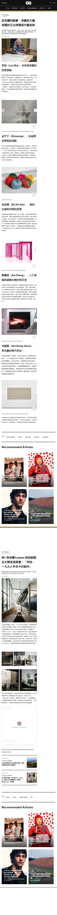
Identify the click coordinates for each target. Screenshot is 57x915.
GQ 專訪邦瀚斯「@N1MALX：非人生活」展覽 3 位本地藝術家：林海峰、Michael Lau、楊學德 (12, 779)
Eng (54, 3)
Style (8, 8)
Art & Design (5, 15)
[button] (3, 110)
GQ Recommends (32, 8)
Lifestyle (42, 8)
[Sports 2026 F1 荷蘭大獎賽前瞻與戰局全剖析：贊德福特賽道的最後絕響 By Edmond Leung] (41, 506)
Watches (14, 8)
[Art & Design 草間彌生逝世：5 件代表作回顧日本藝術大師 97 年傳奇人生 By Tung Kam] (41, 469)
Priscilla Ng (5, 576)
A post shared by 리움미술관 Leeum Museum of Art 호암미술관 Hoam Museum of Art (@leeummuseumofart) (27, 744)
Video (49, 8)
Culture (22, 8)
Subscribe (4, 3)
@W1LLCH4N (6, 36)
